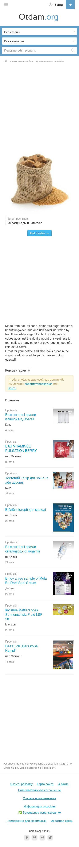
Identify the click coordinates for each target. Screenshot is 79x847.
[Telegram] (42, 837)
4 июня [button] (9, 430)
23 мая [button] (9, 630)
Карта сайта (45, 784)
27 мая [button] (9, 493)
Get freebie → (39, 233)
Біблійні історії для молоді (25, 509)
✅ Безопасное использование (39, 812)
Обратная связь (61, 820)
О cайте (63, 784)
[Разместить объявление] (70, 4)
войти (12, 388)
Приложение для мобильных (26, 820)
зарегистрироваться (38, 383)
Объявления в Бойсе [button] (21, 61)
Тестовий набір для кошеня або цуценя (26, 480)
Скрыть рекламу (21, 784)
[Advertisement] (39, 107)
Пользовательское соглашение (39, 790)
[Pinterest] (34, 837)
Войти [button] (59, 4)
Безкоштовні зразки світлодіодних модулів (22, 549)
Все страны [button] (12, 32)
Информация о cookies (40, 806)
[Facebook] (26, 837)
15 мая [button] (9, 662)
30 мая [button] (9, 462)
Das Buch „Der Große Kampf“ (21, 648)
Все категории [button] (14, 41)
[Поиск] (73, 50)
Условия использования (39, 798)
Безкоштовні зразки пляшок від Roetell (20, 416)
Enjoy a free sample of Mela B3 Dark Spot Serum (26, 580)
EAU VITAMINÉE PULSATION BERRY (21, 448)
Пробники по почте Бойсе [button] (50, 61)
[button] (6, 4)
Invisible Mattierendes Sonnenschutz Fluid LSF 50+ (23, 614)
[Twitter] (50, 837)
